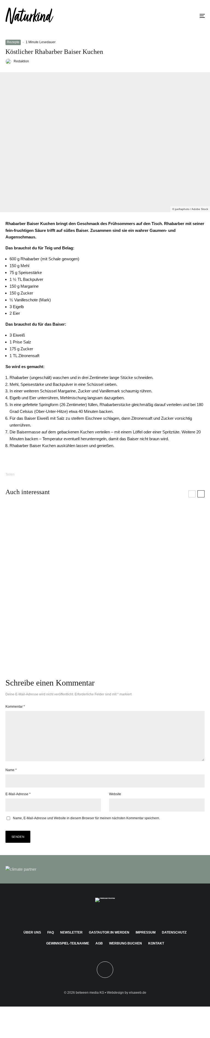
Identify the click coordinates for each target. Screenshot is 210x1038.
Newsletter (71, 932)
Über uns (32, 932)
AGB (99, 943)
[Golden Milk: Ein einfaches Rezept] (155, 626)
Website (115, 794)
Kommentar (15, 706)
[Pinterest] (105, 914)
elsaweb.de (137, 993)
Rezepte (13, 42)
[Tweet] (44, 474)
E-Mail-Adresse (18, 794)
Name (11, 770)
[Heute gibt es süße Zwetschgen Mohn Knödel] (55, 545)
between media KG (90, 993)
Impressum (146, 932)
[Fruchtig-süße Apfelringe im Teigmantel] (55, 626)
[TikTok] (121, 914)
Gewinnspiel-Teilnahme (67, 943)
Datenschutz (174, 932)
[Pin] (58, 474)
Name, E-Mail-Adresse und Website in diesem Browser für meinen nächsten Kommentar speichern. (86, 818)
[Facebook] (89, 914)
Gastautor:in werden (109, 932)
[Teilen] (29, 474)
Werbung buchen (125, 943)
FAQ (50, 932)
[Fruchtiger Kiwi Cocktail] (155, 545)
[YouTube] (113, 914)
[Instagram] (97, 914)
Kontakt (156, 943)
